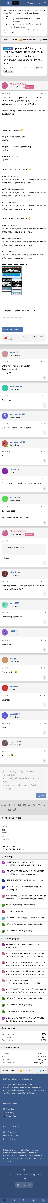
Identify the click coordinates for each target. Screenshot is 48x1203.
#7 (45, 507)
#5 (45, 451)
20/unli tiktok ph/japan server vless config (24, 1011)
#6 (45, 479)
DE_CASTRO (7, 849)
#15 (45, 751)
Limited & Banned (10, 1136)
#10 (45, 613)
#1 (45, 93)
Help (40, 1174)
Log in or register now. (22, 183)
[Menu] (3, 2)
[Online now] (7, 446)
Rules (19, 1174)
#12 (45, 668)
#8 (45, 541)
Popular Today (9, 1139)
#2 (45, 362)
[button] (24, 1170)
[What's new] (39, 3)
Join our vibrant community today (17, 30)
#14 (45, 723)
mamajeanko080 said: (14, 547)
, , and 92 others (25, 338)
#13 (45, 696)
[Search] (45, 3)
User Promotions (10, 1132)
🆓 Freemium (8, 1109)
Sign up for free (36, 10)
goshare (39, 68)
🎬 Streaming (8, 1112)
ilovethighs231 (40, 1062)
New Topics (9, 856)
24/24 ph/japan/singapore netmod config (24, 998)
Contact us (10, 1174)
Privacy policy (29, 1174)
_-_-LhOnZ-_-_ (11, 68)
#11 (45, 640)
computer (23, 27)
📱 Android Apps (10, 1116)
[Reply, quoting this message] (44, 378)
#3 (45, 396)
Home (23, 1179)
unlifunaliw (8, 71)
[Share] (42, 93)
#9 (45, 582)
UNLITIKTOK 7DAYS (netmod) (19, 1005)
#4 (45, 424)
